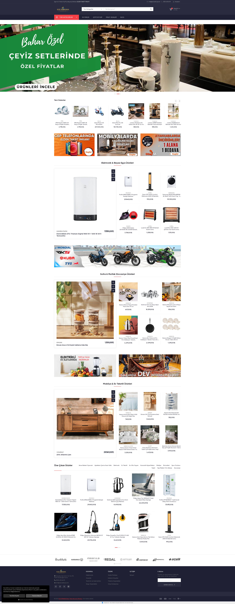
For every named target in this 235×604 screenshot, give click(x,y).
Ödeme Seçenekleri (114, 581)
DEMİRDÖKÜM (62, 231)
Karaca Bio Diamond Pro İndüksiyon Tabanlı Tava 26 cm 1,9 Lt (150, 339)
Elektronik (116, 465)
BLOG (122, 17)
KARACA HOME (128, 446)
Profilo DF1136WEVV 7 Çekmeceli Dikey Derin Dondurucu (169, 500)
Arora (62, 121)
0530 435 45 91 (167, 1)
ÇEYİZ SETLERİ (97, 17)
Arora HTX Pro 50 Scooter (173, 122)
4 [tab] (118, 563)
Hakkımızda (89, 575)
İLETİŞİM (132, 571)
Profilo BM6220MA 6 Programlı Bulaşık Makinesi (128, 195)
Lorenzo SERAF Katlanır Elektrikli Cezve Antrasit (118, 123)
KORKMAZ (150, 303)
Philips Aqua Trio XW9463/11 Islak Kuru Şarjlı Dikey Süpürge (143, 499)
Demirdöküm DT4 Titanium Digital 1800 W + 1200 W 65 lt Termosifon (79, 235)
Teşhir (153, 468)
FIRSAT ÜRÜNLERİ (111, 17)
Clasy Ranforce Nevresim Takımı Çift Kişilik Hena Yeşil (150, 448)
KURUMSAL (89, 571)
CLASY (150, 446)
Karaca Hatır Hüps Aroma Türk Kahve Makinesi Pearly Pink (143, 537)
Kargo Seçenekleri (91, 584)
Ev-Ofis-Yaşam (133, 465)
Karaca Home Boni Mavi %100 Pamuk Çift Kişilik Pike (128, 415)
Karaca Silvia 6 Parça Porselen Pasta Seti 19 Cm (128, 305)
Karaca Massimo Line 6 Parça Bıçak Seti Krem (171, 305)
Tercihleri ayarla (14, 595)
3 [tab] (119, 547)
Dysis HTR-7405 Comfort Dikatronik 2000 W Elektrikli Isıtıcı (150, 195)
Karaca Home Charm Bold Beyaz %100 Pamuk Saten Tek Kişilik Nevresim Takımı (128, 448)
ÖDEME (110, 571)
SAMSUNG (171, 193)
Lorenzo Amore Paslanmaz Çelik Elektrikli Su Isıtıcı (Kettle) (154, 123)
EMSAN (59, 343)
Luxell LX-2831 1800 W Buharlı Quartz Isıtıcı (150, 228)
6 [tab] (120, 563)
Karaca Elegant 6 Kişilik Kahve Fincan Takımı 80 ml (171, 338)
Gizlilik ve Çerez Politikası (26, 599)
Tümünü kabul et (37, 595)
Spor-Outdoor (176, 465)
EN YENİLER (85, 17)
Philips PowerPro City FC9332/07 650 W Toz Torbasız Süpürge (117, 536)
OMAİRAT (60, 452)
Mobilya (159, 465)
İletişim (132, 575)
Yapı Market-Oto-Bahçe (164, 468)
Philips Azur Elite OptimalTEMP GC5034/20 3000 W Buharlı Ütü (66, 536)
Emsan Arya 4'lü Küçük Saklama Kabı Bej (72, 345)
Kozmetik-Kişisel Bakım (147, 465)
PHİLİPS (128, 226)
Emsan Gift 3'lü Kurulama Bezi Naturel (150, 415)
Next (179, 101)
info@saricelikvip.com (154, 1)
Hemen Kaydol (168, 585)
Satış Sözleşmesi (113, 584)
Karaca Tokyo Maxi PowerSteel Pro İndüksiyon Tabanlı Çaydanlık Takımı (128, 339)
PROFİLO (128, 193)
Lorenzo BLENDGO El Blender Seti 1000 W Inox (136, 123)
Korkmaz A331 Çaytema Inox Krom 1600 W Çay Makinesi (117, 500)
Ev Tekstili (124, 465)
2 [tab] (118, 547)
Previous (175, 101)
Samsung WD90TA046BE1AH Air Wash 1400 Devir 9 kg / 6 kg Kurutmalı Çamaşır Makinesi (171, 195)
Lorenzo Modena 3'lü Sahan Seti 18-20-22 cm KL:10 (99, 123)
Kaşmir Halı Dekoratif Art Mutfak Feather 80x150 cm (171, 413)
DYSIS (150, 193)
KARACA (128, 303)
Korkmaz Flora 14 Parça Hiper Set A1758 (150, 305)
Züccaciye (177, 468)
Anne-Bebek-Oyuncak (86, 465)
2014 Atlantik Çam (64, 455)
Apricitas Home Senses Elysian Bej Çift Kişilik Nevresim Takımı (171, 446)
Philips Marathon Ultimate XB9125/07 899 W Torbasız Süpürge (91, 536)
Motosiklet (166, 465)
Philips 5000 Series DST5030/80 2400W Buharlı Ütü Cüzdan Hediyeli (128, 228)
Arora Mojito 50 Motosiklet (62, 123)
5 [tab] (119, 563)
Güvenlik (88, 578)
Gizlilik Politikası (112, 575)
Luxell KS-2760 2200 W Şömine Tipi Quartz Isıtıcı (171, 228)
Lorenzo (99, 121)
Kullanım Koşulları (113, 578)
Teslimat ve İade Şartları (93, 581)
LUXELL (150, 226)
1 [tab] (116, 547)
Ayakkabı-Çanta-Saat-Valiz (103, 465)
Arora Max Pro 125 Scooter (80, 123)
